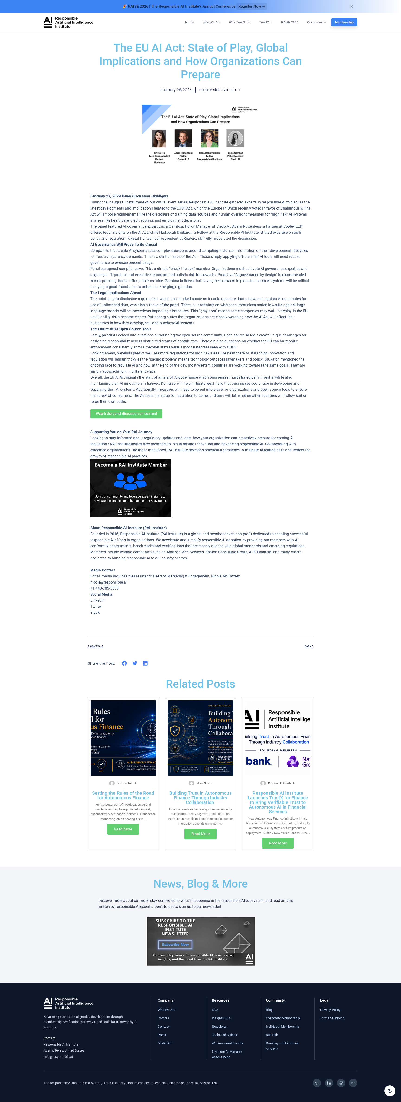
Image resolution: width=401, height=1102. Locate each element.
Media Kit (164, 1043)
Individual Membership (282, 1026)
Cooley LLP (292, 226)
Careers (163, 1018)
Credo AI (223, 226)
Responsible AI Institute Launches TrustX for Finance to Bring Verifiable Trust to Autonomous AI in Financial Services (278, 802)
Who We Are (211, 22)
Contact (164, 1026)
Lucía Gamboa (170, 226)
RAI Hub (272, 1035)
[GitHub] (341, 1083)
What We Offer (240, 22)
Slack (95, 612)
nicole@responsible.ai (108, 582)
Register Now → (251, 6)
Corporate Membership (283, 1018)
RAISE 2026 (289, 22)
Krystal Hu (136, 238)
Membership (344, 22)
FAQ (215, 1010)
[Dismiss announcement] (352, 6)
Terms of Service (332, 1018)
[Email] (353, 1083)
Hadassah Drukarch (175, 232)
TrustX (264, 22)
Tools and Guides (224, 1035)
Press (162, 1035)
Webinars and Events (227, 1043)
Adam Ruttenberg (246, 226)
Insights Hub (221, 1018)
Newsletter (220, 1026)
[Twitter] (317, 1083)
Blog (269, 1010)
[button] (124, 663)
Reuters (190, 238)
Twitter (96, 606)
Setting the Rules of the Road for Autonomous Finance (123, 795)
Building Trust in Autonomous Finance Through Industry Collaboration (200, 797)
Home (189, 22)
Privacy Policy (330, 1010)
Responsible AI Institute (239, 232)
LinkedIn (97, 600)
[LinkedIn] (329, 1083)
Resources (315, 22)
